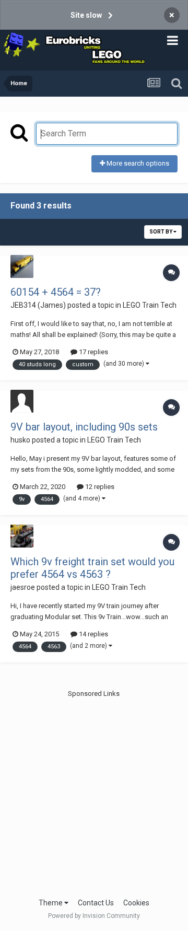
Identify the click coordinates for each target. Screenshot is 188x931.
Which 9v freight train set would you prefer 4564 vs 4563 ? (92, 567)
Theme (51, 903)
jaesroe (22, 587)
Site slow (86, 15)
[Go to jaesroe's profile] (21, 536)
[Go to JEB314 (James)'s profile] (21, 266)
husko (20, 440)
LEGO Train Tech (150, 305)
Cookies (136, 903)
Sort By (161, 232)
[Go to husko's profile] (21, 401)
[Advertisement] (94, 793)
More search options (137, 163)
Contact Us (96, 903)
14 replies (92, 634)
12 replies (99, 487)
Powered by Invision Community (94, 916)
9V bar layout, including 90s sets (84, 427)
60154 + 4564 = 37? (55, 292)
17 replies (92, 352)
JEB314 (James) (38, 305)
